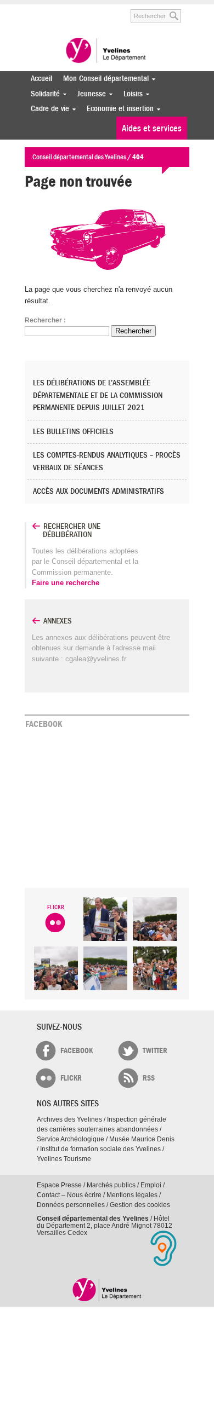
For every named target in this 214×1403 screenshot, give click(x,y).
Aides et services (152, 128)
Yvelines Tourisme (64, 1159)
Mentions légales (131, 1195)
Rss (149, 1078)
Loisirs (130, 94)
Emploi (150, 1185)
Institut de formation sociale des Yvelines (100, 1149)
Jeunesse (89, 94)
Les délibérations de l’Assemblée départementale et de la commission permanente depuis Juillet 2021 (97, 395)
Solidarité (42, 94)
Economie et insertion (117, 109)
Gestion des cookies (140, 1205)
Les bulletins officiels (73, 432)
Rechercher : (45, 320)
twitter (155, 1051)
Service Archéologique (70, 1139)
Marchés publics (111, 1185)
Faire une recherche (65, 583)
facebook (76, 1051)
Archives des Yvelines (69, 1119)
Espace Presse (59, 1185)
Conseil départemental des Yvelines (107, 51)
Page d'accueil (107, 1289)
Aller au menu (32, 10)
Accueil (41, 78)
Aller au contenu (67, 10)
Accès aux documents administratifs (98, 491)
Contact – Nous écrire (69, 1195)
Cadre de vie (47, 109)
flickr (71, 1078)
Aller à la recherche (107, 10)
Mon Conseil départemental (103, 78)
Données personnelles (71, 1205)
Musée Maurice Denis (141, 1139)
